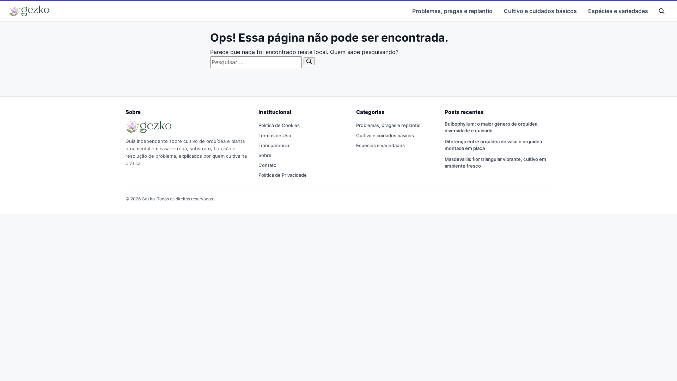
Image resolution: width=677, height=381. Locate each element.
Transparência (273, 145)
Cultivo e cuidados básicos (540, 10)
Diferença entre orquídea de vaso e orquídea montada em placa (493, 145)
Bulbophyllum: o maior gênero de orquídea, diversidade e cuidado (492, 127)
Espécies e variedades (618, 10)
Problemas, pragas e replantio (452, 10)
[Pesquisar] (309, 61)
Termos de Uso (274, 135)
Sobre (265, 155)
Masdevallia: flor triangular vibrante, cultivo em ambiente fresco (495, 162)
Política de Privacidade (282, 175)
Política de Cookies (279, 125)
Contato (267, 165)
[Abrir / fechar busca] (661, 11)
